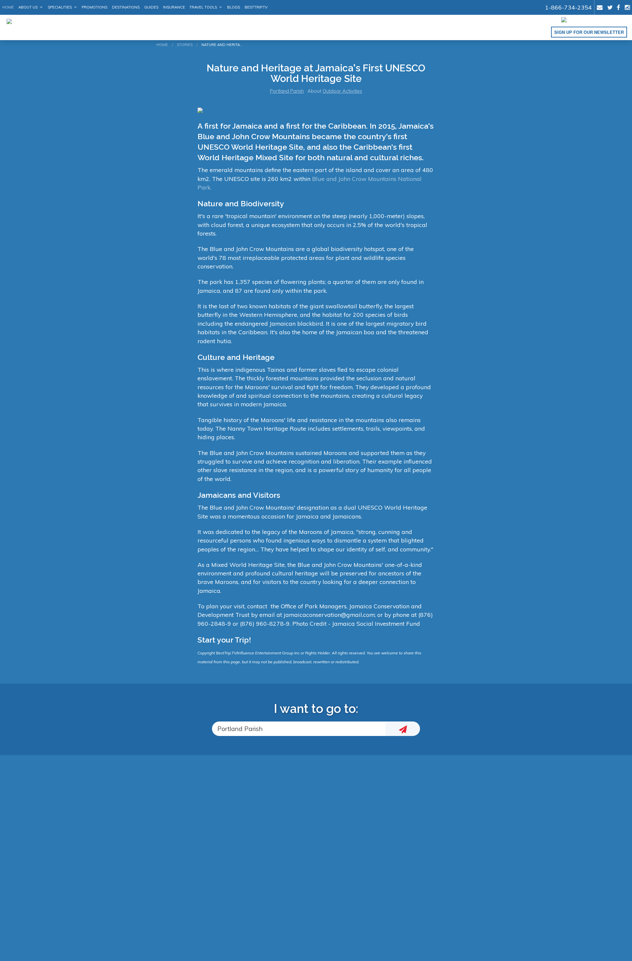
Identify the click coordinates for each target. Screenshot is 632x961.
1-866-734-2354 (568, 7)
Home (8, 7)
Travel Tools (203, 7)
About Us (28, 7)
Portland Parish (287, 91)
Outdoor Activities (342, 91)
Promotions (94, 7)
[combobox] (298, 728)
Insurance (174, 7)
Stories (185, 44)
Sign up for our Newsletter (589, 32)
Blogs (233, 7)
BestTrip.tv (256, 7)
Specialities (60, 7)
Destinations (126, 7)
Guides (151, 7)
